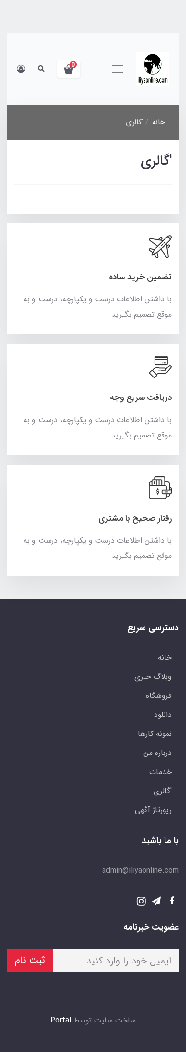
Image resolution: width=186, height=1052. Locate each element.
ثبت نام (30, 960)
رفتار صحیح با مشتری (135, 518)
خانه (165, 658)
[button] (68, 69)
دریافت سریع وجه (141, 397)
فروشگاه (159, 696)
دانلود (163, 715)
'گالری (163, 791)
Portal (60, 1020)
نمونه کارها (155, 734)
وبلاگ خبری (153, 677)
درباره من (157, 753)
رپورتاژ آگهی (153, 810)
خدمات (160, 772)
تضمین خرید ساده (140, 277)
